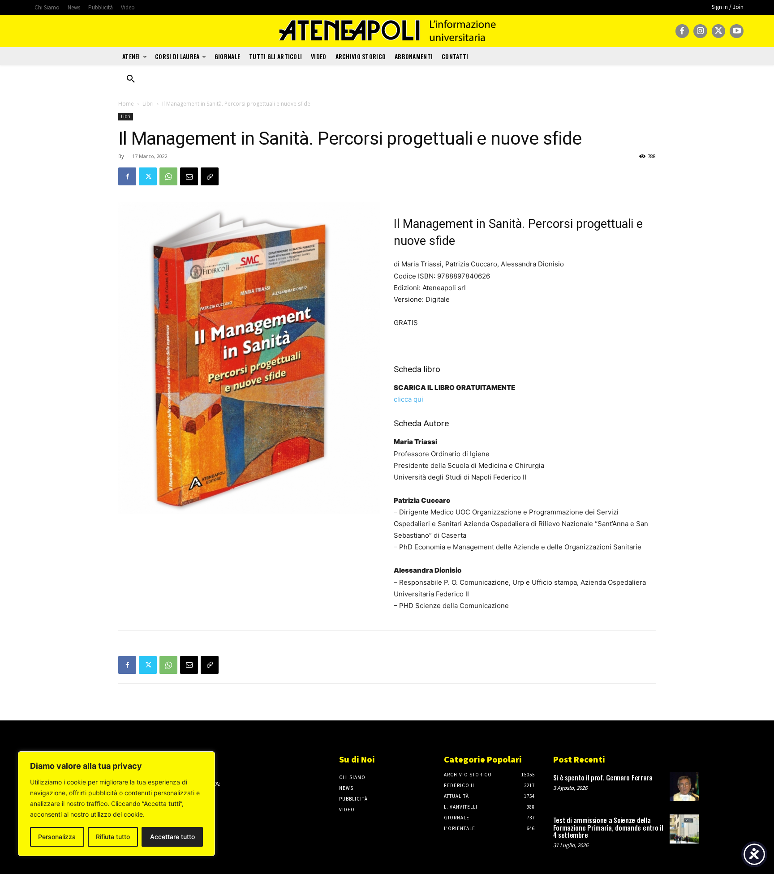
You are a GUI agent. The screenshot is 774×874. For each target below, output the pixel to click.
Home (126, 103)
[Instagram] (700, 31)
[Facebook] (682, 31)
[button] (131, 79)
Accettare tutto (172, 836)
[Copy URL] (210, 176)
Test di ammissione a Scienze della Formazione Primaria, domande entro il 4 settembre (608, 827)
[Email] (189, 176)
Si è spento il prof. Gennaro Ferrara (603, 777)
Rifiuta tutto (113, 836)
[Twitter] (719, 31)
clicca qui (408, 399)
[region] (116, 803)
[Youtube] (737, 31)
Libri (148, 103)
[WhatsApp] (168, 176)
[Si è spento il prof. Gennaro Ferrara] (684, 786)
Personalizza (57, 836)
